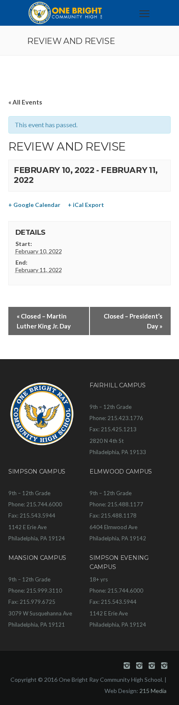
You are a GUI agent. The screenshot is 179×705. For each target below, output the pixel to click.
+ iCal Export (86, 204)
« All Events (25, 102)
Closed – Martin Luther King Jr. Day (44, 321)
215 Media (153, 690)
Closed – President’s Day (133, 321)
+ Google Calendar (34, 204)
